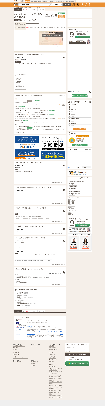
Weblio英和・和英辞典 (31, 334)
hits (43, 126)
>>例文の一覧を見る (19, 132)
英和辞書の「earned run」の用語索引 (19, 314)
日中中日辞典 (52, 354)
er (28, 171)
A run (23, 277)
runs (37, 126)
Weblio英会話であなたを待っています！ (79, 235)
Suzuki (60, 126)
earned (16, 276)
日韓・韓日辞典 (71, 203)
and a (51, 118)
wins (40, 118)
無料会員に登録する (79, 145)
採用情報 (33, 365)
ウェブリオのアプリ (17, 361)
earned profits (72, 180)
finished (21, 118)
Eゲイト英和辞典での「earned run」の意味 (29, 163)
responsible (49, 104)
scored (26, 218)
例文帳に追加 (37, 100)
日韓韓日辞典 (52, 356)
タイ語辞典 (70, 207)
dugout (19, 81)
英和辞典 (29, 7)
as (29, 218)
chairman (73, 109)
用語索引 (50, 90)
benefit (41, 277)
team (32, 104)
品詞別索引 (63, 90)
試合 (39, 255)
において (42, 255)
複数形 (22, 276)
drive (18, 79)
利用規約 (15, 349)
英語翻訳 (51, 1)
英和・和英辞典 (71, 201)
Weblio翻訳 (88, 149)
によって (27, 216)
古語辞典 (70, 204)
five (35, 126)
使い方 (78, 5)
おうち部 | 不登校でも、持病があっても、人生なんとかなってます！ (55, 392)
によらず (35, 63)
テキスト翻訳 (74, 149)
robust (72, 116)
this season (26, 118)
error (18, 85)
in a (15, 104)
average (35, 110)
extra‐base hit (20, 86)
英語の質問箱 (52, 366)
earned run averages (74, 193)
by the (41, 218)
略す (32, 171)
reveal (72, 125)
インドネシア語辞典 (71, 206)
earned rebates (73, 185)
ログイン (86, 5)
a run (17, 218)
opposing (28, 104)
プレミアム (82, 5)
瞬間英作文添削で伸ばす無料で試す (61, 16)
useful (72, 121)
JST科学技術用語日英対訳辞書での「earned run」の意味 (33, 187)
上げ (30, 216)
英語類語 (35, 1)
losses (48, 118)
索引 (47, 90)
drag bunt (19, 78)
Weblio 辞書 (17, 7)
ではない (37, 216)
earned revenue (73, 186)
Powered (73, 114)
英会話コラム (70, 214)
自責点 (27, 63)
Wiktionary (18, 334)
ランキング (54, 90)
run (19, 276)
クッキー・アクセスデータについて (20, 357)
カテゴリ (59, 90)
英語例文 (32, 1)
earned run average (22, 83)
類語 (33, 9)
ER (49, 63)
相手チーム (18, 216)
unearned (19, 305)
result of (34, 218)
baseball (25, 101)
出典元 (45, 90)
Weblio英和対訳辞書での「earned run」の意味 (30, 238)
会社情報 (33, 363)
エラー (31, 63)
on (39, 126)
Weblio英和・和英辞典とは (19, 345)
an (15, 101)
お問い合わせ (34, 346)
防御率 (18, 297)
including (46, 126)
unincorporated (75, 118)
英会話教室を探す (72, 1)
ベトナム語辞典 (71, 208)
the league (21, 110)
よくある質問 (82, 350)
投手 (39, 63)
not (24, 218)
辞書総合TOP (16, 354)
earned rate (72, 183)
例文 (24, 9)
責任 (48, 255)
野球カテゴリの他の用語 (20, 89)
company (73, 104)
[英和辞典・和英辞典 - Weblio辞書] (17, 1)
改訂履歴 (30, 335)
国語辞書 (70, 199)
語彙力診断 (70, 213)
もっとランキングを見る (79, 129)
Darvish (16, 118)
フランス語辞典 (52, 357)
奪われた (43, 63)
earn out (19, 307)
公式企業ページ (34, 361)
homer (55, 126)
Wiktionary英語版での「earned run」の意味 (29, 269)
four (45, 118)
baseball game (20, 104)
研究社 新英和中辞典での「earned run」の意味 (30, 55)
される (51, 255)
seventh (20, 126)
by (58, 126)
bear (72, 106)
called (54, 104)
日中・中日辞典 (71, 202)
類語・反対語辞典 (71, 200)
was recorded (31, 277)
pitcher (43, 104)
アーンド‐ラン (18, 248)
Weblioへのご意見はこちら (71, 347)
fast (72, 111)
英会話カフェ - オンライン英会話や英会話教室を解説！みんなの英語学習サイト (55, 387)
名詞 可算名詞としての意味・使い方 (32, 23)
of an (45, 277)
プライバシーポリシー (18, 351)
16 (38, 118)
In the (16, 126)
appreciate (73, 123)
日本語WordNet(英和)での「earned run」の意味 (30, 208)
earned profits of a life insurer (77, 181)
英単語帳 (43, 1)
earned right (72, 188)
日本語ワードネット (30, 326)
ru (21, 167)
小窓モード (73, 5)
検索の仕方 (15, 347)
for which (38, 104)
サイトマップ (16, 352)
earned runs (72, 194)
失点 (54, 255)
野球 (17, 171)
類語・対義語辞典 (52, 347)
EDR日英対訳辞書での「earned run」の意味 (29, 226)
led (17, 110)
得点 (46, 63)
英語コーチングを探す (64, 1)
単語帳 (69, 212)
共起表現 (39, 1)
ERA (18, 300)
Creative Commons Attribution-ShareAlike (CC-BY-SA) (46, 331)
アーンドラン (22, 63)
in (22, 101)
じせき (20, 255)
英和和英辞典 (27, 1)
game (39, 114)
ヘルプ (14, 356)
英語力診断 (47, 1)
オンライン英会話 (57, 1)
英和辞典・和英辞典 (23, 7)
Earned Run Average (74, 191)
